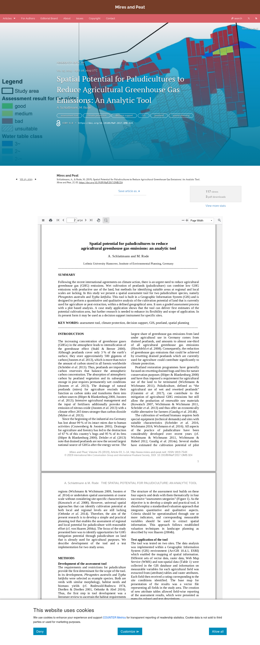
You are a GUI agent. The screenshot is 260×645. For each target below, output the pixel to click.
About (66, 18)
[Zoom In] (187, 220)
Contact (110, 18)
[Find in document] (219, 220)
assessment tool (69, 115)
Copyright (94, 18)
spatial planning (181, 115)
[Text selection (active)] (106, 220)
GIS (143, 115)
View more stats (216, 205)
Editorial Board (49, 18)
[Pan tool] (98, 220)
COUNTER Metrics (114, 617)
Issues (79, 18)
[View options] (43, 220)
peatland (159, 115)
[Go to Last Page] (91, 220)
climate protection (96, 115)
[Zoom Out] (183, 220)
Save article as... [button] (129, 191)
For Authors (28, 18)
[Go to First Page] (58, 220)
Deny (41, 631)
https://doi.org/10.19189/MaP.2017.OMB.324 (105, 123)
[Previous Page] (63, 220)
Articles (7, 18)
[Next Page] (85, 220)
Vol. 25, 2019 (64, 70)
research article (70, 62)
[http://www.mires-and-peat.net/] (148, 451)
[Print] (50, 220)
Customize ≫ (131, 631)
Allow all (219, 631)
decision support (124, 115)
